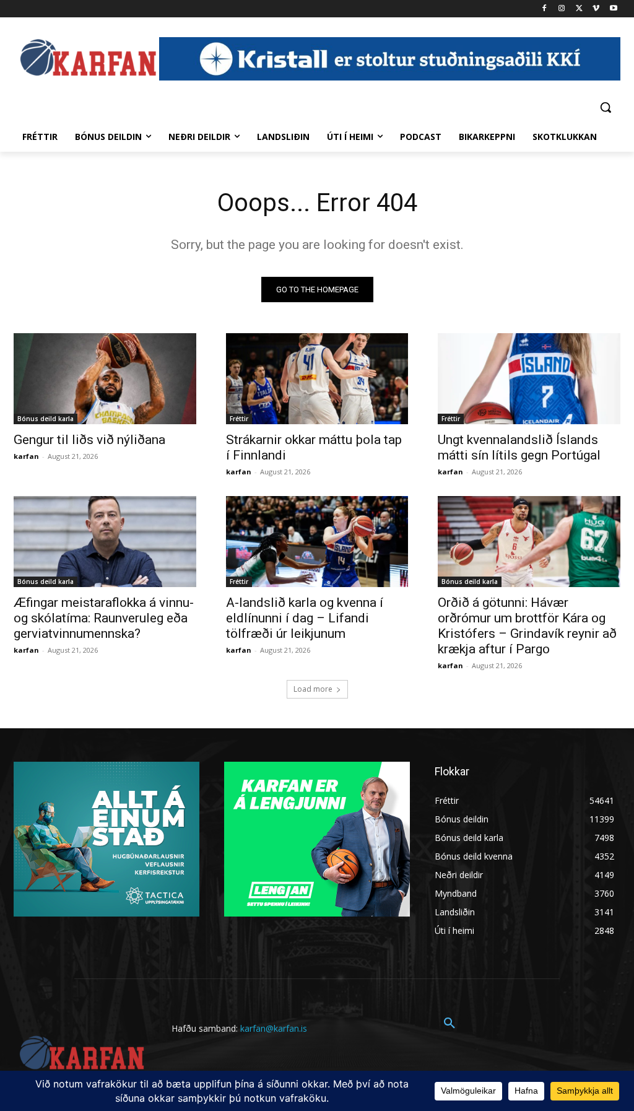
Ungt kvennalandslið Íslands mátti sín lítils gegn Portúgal (519, 447)
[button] (605, 107)
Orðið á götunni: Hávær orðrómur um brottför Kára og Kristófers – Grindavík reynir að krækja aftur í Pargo (527, 625)
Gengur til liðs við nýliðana (89, 439)
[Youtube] (613, 9)
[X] (579, 9)
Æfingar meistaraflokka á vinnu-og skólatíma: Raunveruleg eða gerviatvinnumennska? (104, 618)
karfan (26, 456)
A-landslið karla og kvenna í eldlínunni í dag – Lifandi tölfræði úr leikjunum (304, 618)
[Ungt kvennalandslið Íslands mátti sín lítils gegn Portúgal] (529, 378)
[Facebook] (544, 9)
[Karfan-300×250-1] (317, 839)
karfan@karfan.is (273, 1028)
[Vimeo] (596, 9)
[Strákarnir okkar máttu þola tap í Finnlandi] (317, 378)
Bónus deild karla (45, 418)
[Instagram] (562, 9)
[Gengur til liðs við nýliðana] (105, 378)
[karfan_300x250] (106, 839)
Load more (312, 689)
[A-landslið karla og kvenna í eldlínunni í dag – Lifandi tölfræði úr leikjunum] (317, 541)
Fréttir (239, 418)
